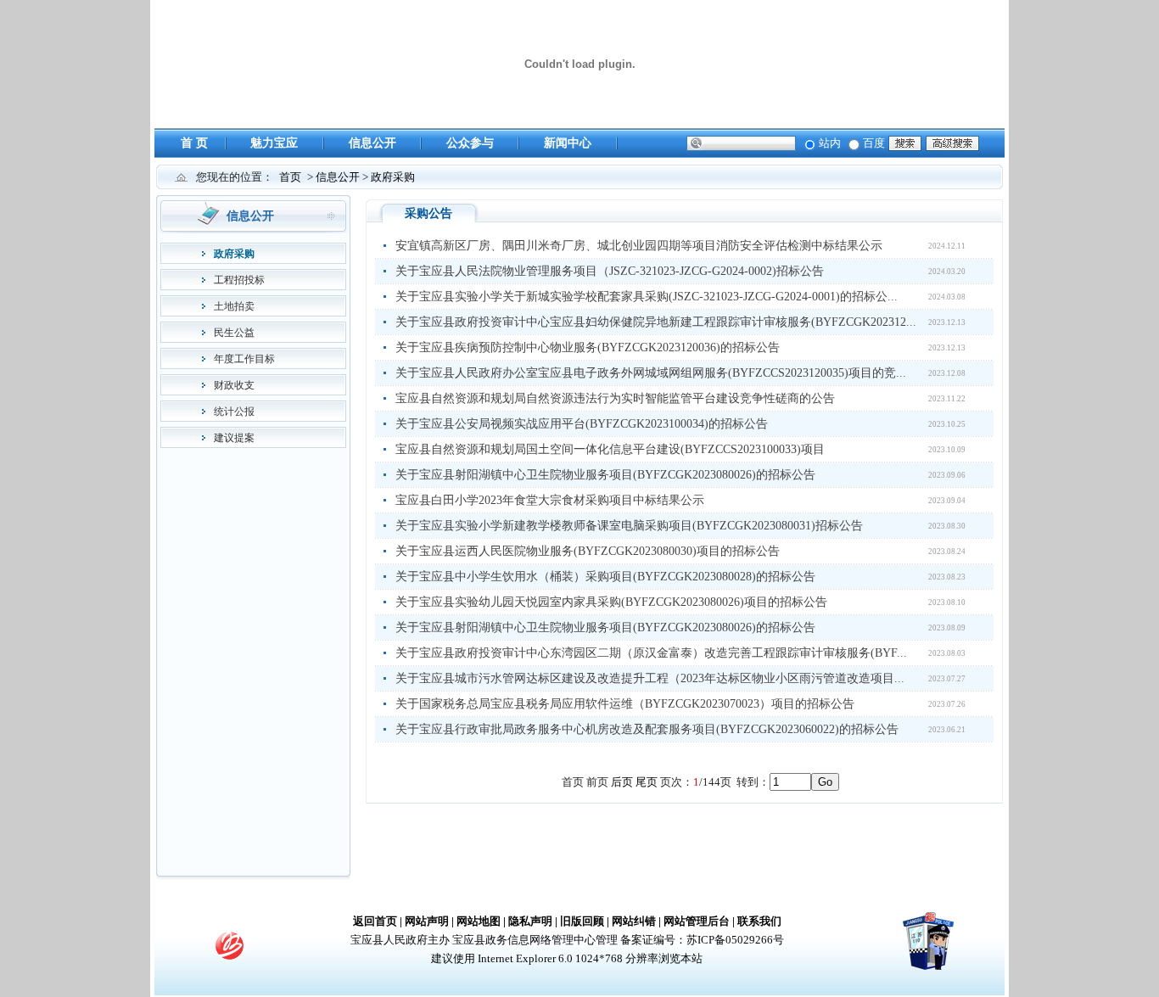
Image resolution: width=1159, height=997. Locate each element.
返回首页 (375, 921)
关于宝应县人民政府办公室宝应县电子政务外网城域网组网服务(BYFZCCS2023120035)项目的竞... (650, 373)
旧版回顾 (582, 921)
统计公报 (234, 411)
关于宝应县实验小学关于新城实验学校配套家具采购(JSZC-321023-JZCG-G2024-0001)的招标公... (646, 296)
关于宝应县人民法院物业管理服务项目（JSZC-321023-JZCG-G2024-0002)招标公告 (609, 271)
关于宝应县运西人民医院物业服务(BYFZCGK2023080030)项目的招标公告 (587, 551)
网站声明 (427, 921)
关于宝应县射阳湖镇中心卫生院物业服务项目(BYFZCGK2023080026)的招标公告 (605, 474)
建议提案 (234, 438)
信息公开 (372, 143)
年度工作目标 (244, 359)
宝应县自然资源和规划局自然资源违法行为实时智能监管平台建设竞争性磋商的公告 (615, 398)
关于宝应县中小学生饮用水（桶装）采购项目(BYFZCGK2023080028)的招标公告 (605, 576)
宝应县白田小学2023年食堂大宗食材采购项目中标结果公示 (549, 500)
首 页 (194, 143)
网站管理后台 (696, 921)
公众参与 (470, 143)
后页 (622, 782)
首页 (290, 177)
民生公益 (234, 333)
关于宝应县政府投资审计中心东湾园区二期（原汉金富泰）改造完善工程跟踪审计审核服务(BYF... (651, 653)
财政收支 (234, 385)
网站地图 (478, 921)
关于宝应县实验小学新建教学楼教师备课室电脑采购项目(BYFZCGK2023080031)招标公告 (629, 525)
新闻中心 (567, 143)
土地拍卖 (234, 306)
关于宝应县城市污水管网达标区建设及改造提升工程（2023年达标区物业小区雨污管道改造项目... (649, 678)
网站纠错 (634, 921)
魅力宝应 (274, 143)
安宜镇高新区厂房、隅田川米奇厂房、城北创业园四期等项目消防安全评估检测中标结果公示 (638, 245)
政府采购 (393, 177)
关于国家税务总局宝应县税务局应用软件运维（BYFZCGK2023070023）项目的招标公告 (624, 703)
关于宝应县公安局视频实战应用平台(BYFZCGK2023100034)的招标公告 (581, 423)
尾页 (646, 782)
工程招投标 (239, 280)
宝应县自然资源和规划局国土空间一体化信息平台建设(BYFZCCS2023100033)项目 (610, 449)
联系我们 (759, 921)
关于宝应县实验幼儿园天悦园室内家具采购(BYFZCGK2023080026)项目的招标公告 (611, 602)
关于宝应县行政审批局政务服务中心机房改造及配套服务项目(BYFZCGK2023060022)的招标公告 (647, 729)
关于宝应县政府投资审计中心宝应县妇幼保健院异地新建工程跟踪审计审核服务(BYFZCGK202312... (655, 322)
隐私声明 (530, 921)
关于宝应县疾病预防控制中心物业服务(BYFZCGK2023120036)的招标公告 (587, 347)
